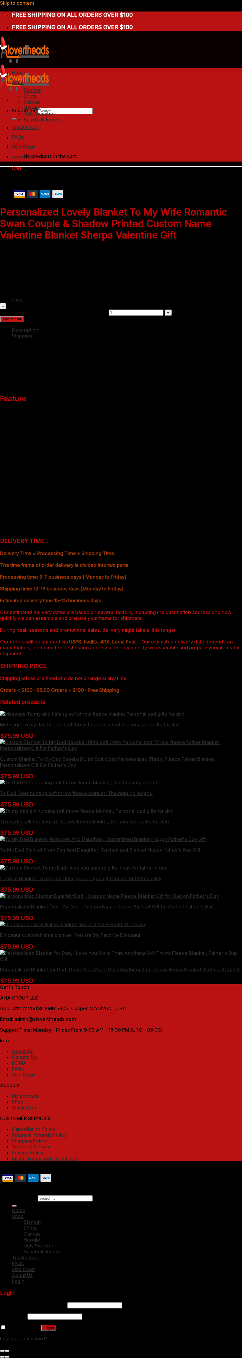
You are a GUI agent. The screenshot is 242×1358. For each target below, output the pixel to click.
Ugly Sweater (38, 114)
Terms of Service (31, 1147)
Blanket (32, 90)
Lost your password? (24, 1338)
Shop (18, 82)
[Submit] (14, 119)
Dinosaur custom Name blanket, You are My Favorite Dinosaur (70, 935)
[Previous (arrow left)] (2, 1357)
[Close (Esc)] (2, 1351)
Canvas (32, 102)
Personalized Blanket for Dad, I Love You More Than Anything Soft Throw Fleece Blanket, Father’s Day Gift (120, 969)
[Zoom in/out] (7, 1351)
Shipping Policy (29, 1141)
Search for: (24, 1198)
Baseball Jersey (42, 120)
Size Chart (23, 147)
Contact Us (24, 1057)
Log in (49, 1328)
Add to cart (11, 319)
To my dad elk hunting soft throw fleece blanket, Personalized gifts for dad (84, 821)
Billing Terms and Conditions (44, 1158)
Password (13, 1316)
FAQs (18, 137)
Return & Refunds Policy (39, 1135)
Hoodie (32, 108)
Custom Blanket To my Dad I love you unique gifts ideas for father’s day (80, 878)
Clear (18, 299)
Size (5, 286)
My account (25, 1096)
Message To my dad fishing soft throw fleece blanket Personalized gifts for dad (90, 724)
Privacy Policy (28, 1152)
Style (6, 258)
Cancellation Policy (33, 1129)
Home (18, 72)
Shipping (22, 336)
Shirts (30, 96)
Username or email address (33, 1305)
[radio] (42, 255)
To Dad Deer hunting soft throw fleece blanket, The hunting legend (76, 793)
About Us (22, 156)
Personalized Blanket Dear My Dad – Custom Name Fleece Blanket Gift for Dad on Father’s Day (107, 907)
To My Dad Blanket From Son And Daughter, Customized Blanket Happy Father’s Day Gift (100, 850)
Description (25, 330)
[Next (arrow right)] (7, 1357)
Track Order (25, 127)
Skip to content (17, 3)
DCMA (19, 1063)
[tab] (127, 330)
